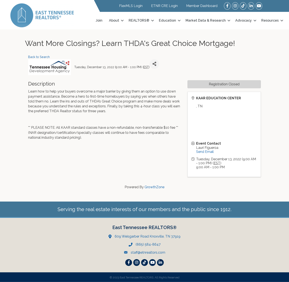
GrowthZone (154, 187)
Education (167, 20)
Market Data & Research (206, 20)
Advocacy (243, 20)
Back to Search (39, 57)
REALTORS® (139, 20)
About (114, 20)
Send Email (205, 152)
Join (99, 20)
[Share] (154, 64)
